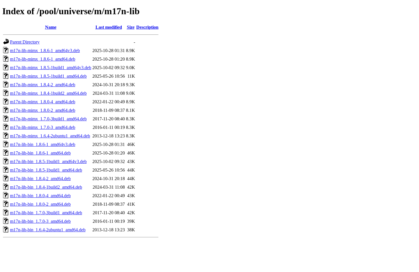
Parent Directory (25, 42)
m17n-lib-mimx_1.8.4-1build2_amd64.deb (48, 93)
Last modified (108, 27)
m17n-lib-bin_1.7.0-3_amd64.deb (40, 221)
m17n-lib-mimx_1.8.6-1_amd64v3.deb (45, 50)
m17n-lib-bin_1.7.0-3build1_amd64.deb (46, 212)
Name (50, 27)
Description (147, 27)
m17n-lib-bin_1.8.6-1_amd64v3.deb (42, 144)
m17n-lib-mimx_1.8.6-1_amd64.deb (42, 59)
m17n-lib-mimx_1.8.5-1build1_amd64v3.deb (50, 67)
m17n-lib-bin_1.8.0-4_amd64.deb (40, 195)
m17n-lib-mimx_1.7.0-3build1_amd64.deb (48, 118)
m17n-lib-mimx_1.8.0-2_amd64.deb (42, 110)
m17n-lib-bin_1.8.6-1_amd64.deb (40, 153)
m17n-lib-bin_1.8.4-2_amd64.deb (40, 178)
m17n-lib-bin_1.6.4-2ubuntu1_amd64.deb (48, 229)
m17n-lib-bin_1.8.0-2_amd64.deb (40, 204)
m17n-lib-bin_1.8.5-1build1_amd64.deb (46, 170)
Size (131, 27)
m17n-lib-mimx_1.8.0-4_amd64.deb (42, 101)
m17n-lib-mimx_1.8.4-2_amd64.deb (42, 84)
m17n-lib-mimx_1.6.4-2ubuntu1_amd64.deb (50, 135)
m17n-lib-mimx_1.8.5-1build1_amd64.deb (48, 76)
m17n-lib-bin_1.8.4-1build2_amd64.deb (46, 187)
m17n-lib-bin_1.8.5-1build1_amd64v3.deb (48, 161)
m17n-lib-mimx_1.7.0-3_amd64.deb (42, 127)
